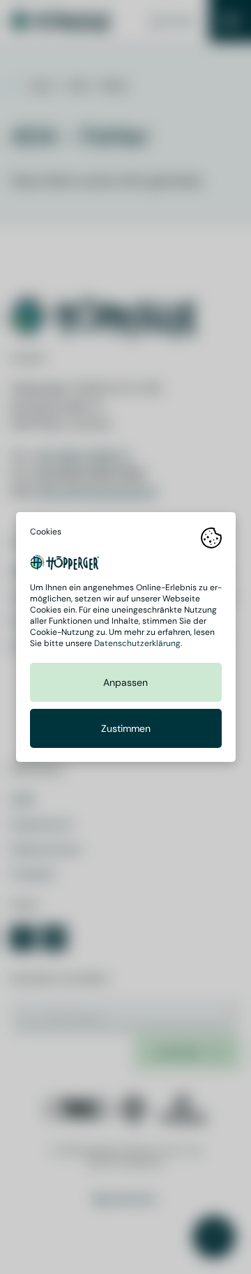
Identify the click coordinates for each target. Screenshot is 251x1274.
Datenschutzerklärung (137, 643)
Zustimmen (126, 728)
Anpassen (125, 682)
